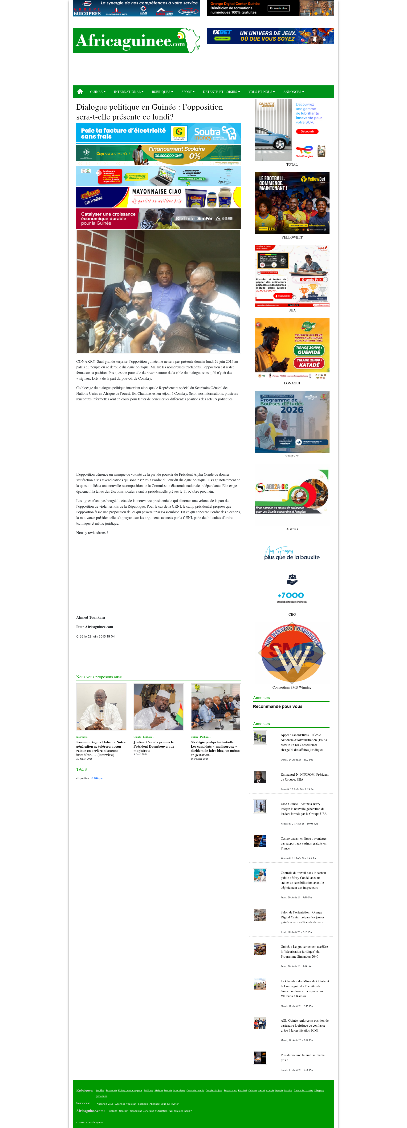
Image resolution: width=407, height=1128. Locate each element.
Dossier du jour (214, 1090)
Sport (187, 91)
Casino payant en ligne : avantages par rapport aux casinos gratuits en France (303, 843)
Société (100, 1090)
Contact (123, 1110)
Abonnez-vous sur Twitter (164, 1103)
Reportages (230, 1090)
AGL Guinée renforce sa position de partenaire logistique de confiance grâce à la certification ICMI (305, 1025)
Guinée (96, 91)
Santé (261, 1090)
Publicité (112, 1110)
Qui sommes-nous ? (180, 1110)
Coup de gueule (195, 1090)
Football (242, 1090)
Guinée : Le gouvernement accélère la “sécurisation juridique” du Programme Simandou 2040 (304, 951)
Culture (252, 1090)
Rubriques (161, 91)
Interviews (179, 1090)
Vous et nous (260, 91)
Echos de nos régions (130, 1090)
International (127, 91)
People (279, 1090)
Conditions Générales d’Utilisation (148, 1110)
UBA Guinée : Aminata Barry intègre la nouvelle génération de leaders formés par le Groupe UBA (304, 808)
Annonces (292, 91)
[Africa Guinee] (136, 40)
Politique (97, 778)
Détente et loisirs (220, 91)
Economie (111, 1090)
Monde (168, 1090)
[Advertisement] (203, 71)
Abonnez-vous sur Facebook (131, 1103)
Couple (270, 1090)
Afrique (159, 1090)
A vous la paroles (303, 1090)
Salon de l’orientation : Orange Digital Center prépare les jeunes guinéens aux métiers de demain (302, 917)
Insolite (288, 1090)
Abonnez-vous (105, 1103)
